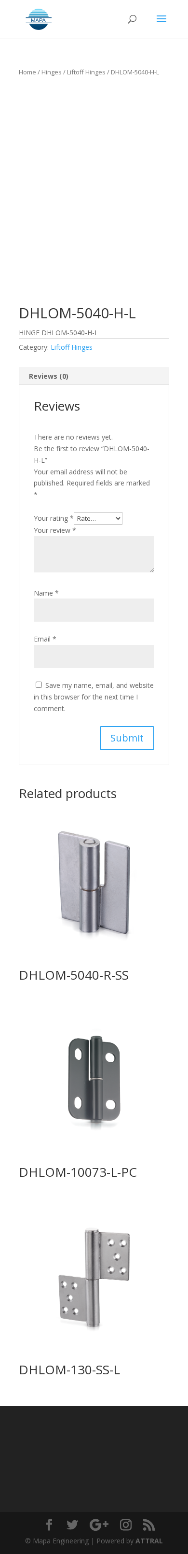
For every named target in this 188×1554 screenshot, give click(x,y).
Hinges (51, 72)
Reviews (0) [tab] (48, 376)
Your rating (54, 518)
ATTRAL (149, 1540)
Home (27, 72)
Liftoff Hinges (86, 72)
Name (46, 593)
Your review (55, 530)
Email (45, 638)
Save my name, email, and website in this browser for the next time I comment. (94, 697)
